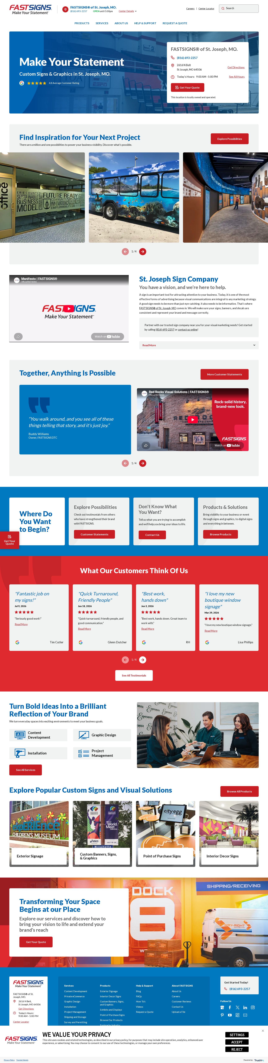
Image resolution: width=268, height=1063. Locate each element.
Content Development (75, 991)
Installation (70, 1006)
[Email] (245, 1015)
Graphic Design (72, 1001)
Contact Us (177, 1006)
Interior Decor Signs (110, 996)
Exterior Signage (109, 991)
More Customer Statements (224, 374)
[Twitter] (237, 1007)
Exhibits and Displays (111, 1009)
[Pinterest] (222, 1015)
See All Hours (237, 76)
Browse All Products (239, 791)
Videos (139, 1006)
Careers (190, 8)
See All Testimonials (134, 675)
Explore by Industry (110, 1025)
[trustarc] (259, 1060)
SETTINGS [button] (237, 1035)
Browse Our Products (111, 1020)
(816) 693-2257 (78, 11)
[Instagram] (253, 1007)
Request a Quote (144, 1011)
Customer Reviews (181, 1001)
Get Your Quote (190, 87)
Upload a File (178, 1011)
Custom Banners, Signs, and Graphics (112, 1003)
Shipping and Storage (75, 1017)
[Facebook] (230, 1007)
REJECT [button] (237, 1049)
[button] (263, 1031)
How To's (140, 1001)
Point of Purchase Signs (112, 1015)
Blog (138, 991)
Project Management (75, 1011)
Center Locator (206, 8)
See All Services (25, 770)
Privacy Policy (9, 1060)
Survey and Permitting (75, 1022)
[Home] (30, 9)
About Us (176, 991)
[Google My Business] (222, 1007)
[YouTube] (230, 1015)
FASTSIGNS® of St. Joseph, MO (157, 308)
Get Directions (236, 67)
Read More (21, 624)
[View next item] (142, 251)
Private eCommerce (74, 996)
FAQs (139, 996)
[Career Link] (237, 1015)
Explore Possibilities (229, 138)
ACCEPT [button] (237, 1042)
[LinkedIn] (245, 1007)
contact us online (187, 329)
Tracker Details (22, 1060)
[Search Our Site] (223, 9)
